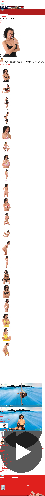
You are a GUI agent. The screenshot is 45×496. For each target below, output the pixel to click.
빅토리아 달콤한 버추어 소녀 (5, 468)
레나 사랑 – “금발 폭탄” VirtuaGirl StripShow (7, 460)
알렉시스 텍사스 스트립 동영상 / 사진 (7, 419)
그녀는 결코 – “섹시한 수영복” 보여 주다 (6, 456)
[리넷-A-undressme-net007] (6, 283)
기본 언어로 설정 (2, 478)
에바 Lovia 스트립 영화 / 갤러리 (5, 463)
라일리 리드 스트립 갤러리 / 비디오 (6, 462)
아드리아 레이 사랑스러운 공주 (4, 429)
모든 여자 (3, 1)
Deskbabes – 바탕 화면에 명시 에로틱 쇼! (6, 470)
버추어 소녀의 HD (3, 15)
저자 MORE (4, 421)
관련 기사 (1, 421)
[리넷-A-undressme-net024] (6, 81)
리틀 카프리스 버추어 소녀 (5, 465)
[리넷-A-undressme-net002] (6, 326)
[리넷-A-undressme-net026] (6, 124)
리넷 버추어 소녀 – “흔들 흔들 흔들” (6, 458)
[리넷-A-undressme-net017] (6, 182)
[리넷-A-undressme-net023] (6, 110)
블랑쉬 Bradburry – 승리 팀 (4, 445)
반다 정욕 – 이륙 (2, 437)
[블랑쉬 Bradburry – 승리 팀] (2, 444)
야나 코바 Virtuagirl (4, 469)
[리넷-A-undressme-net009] (6, 211)
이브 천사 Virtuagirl (4, 467)
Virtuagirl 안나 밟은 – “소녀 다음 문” (6, 457)
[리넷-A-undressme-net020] (6, 153)
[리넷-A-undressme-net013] (6, 225)
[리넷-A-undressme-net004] (6, 355)
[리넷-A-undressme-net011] (6, 254)
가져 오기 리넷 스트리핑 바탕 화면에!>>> (5, 64)
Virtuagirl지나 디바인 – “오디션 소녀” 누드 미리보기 (8, 461)
